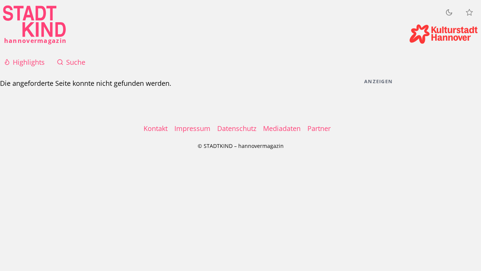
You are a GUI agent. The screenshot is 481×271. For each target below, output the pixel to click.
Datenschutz (236, 128)
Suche (75, 62)
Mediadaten (282, 128)
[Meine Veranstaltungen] (469, 12)
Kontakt (156, 128)
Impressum (192, 128)
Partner (319, 128)
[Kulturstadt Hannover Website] (444, 34)
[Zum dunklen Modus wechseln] (449, 12)
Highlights (29, 62)
